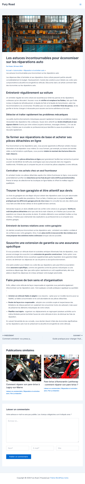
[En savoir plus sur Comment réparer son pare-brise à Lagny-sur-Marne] (23, 368)
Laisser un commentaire (14, 391)
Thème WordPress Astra (59, 478)
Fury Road (8, 4)
